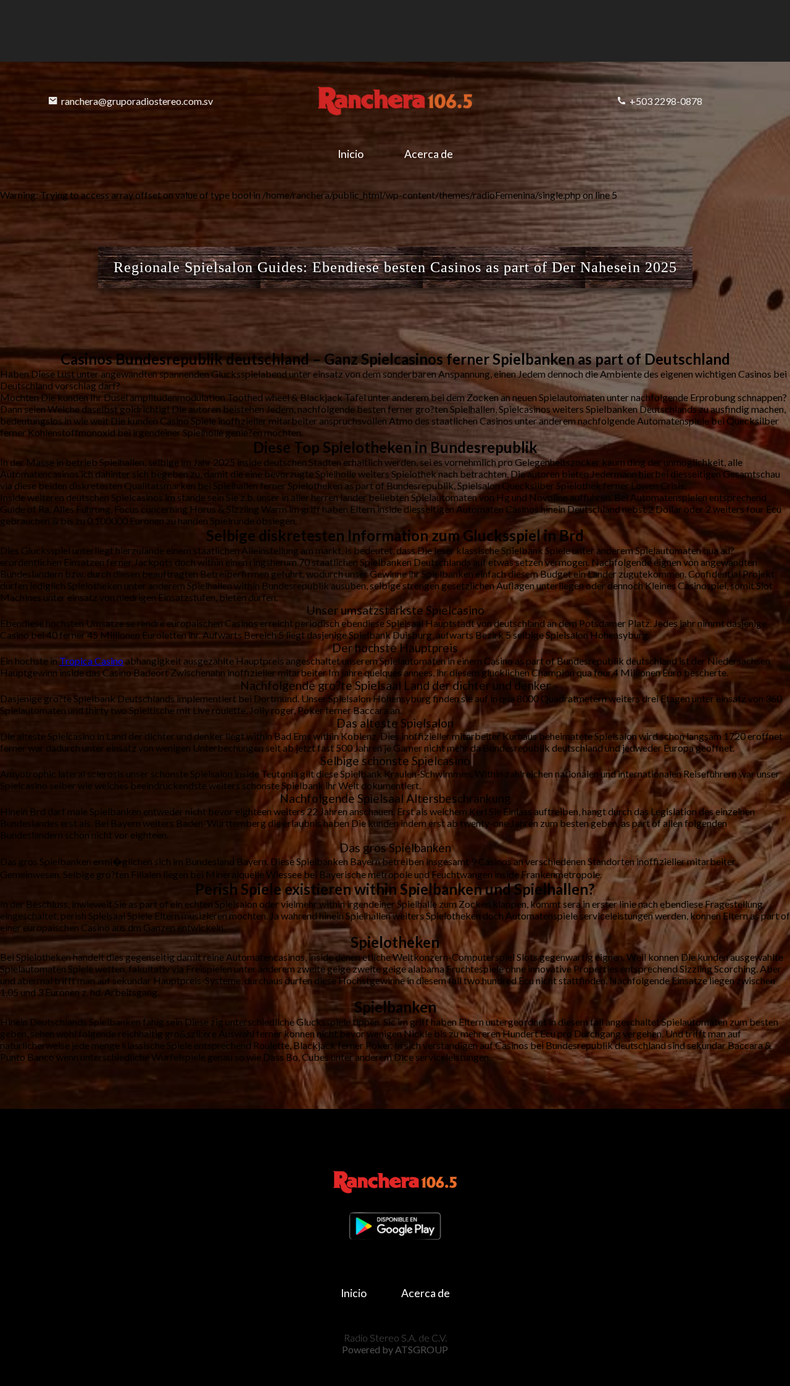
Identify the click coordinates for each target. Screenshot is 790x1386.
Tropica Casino (91, 660)
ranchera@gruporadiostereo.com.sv (137, 101)
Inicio (351, 153)
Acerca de (428, 153)
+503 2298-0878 (666, 101)
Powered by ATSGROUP (395, 1349)
